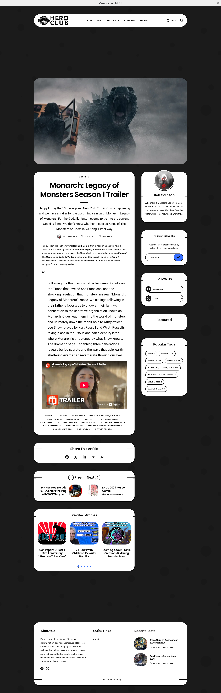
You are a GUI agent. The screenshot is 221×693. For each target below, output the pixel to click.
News (100, 20)
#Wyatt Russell (103, 429)
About (96, 639)
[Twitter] (75, 457)
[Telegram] (93, 457)
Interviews (129, 20)
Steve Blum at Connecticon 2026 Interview (164, 641)
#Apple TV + (91, 419)
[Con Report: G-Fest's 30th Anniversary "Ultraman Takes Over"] (52, 533)
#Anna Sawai (73, 419)
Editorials (113, 20)
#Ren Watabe (84, 429)
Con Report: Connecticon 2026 (163, 657)
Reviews (144, 20)
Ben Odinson (71, 236)
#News (63, 416)
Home (89, 20)
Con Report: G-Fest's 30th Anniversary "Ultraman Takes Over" (52, 553)
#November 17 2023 (63, 429)
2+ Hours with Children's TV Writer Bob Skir (84, 553)
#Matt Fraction (74, 426)
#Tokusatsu (78, 416)
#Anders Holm (54, 419)
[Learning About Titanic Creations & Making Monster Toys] (116, 533)
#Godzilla (84, 177)
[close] (218, 3)
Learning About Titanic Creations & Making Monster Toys (117, 553)
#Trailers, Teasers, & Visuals (104, 416)
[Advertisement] (110, 52)
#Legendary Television (113, 422)
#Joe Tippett (46, 422)
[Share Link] (101, 457)
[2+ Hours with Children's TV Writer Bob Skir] (84, 533)
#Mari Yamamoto (52, 426)
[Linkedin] (84, 457)
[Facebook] (67, 457)
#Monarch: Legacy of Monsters (104, 426)
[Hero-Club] (53, 20)
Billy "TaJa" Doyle (164, 647)
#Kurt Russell (89, 422)
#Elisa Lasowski (109, 419)
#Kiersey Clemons (67, 422)
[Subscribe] (178, 257)
